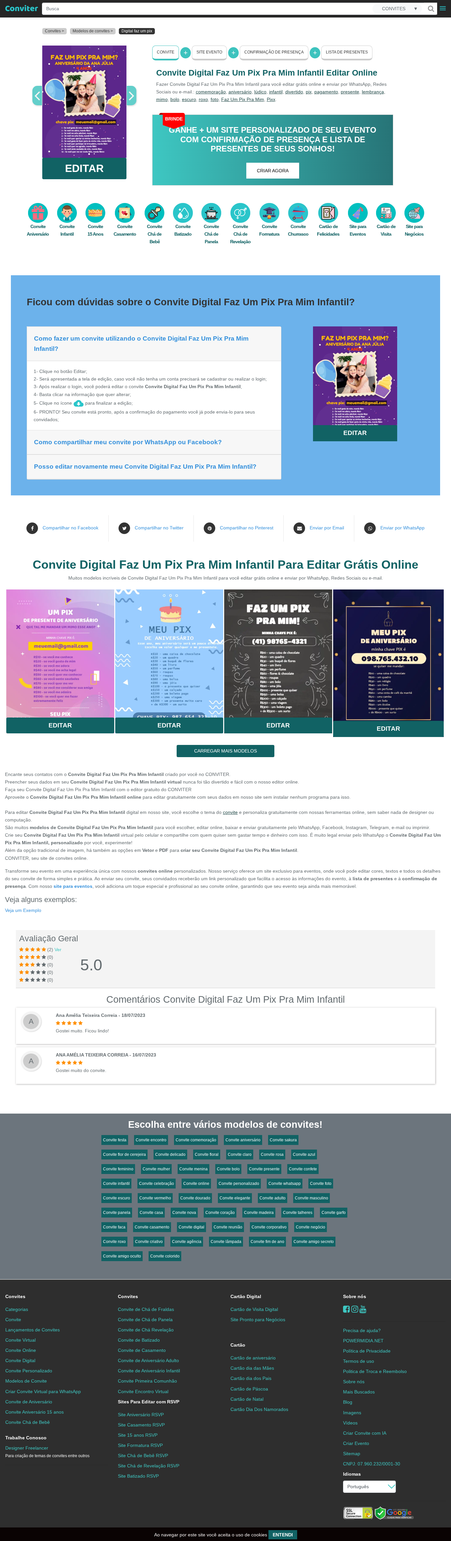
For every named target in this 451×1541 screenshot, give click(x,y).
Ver (57, 949)
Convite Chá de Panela (211, 234)
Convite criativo (149, 1241)
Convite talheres (297, 1212)
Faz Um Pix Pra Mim (242, 99)
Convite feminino (118, 1169)
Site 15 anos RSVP (137, 1435)
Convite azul (304, 1154)
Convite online (196, 1183)
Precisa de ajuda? (362, 1330)
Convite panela (116, 1212)
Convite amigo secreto (314, 1241)
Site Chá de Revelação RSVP (148, 1465)
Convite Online (20, 1350)
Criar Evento (356, 1443)
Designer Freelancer (47, 1451)
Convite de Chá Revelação (146, 1329)
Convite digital (191, 1227)
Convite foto (320, 1183)
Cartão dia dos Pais (250, 1378)
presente (350, 91)
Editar (60, 725)
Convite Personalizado (28, 1370)
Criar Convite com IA (364, 1433)
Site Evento (209, 52)
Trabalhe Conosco (26, 1437)
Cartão (237, 1345)
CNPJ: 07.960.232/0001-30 (371, 1463)
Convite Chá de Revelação (240, 234)
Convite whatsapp (284, 1183)
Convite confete (303, 1169)
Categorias (16, 1309)
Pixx (271, 99)
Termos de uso (358, 1361)
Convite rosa (272, 1154)
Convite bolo (228, 1169)
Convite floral (207, 1154)
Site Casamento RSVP (141, 1424)
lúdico (260, 91)
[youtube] (363, 1309)
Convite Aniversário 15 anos (34, 1412)
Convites (15, 1296)
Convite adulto (273, 1198)
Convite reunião (228, 1227)
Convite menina (193, 1169)
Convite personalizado (239, 1183)
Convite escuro (116, 1198)
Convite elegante (235, 1198)
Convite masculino (311, 1198)
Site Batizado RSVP (138, 1476)
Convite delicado (170, 1154)
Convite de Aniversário (28, 1401)
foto (215, 99)
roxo (203, 99)
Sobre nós (354, 1296)
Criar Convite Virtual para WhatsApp (43, 1391)
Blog (347, 1402)
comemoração (211, 91)
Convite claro (240, 1154)
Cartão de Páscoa (249, 1388)
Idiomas (352, 1474)
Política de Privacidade (367, 1351)
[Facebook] (346, 1309)
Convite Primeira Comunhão (147, 1381)
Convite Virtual (20, 1340)
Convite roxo (114, 1241)
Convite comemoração (196, 1140)
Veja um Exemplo (23, 910)
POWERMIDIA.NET (363, 1340)
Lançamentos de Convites (32, 1329)
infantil (276, 91)
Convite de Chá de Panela (145, 1319)
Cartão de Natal (246, 1399)
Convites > (54, 31)
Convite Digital (20, 1360)
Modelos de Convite (26, 1381)
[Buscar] (430, 9)
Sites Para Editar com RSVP (148, 1401)
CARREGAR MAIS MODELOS (225, 751)
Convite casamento (152, 1227)
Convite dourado (195, 1198)
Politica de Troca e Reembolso (375, 1371)
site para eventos (72, 886)
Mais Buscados (359, 1391)
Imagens (352, 1412)
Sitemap (351, 1453)
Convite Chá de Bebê (154, 234)
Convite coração (220, 1212)
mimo (162, 99)
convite (230, 812)
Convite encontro (151, 1140)
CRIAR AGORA (273, 170)
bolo (174, 99)
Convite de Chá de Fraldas (146, 1309)
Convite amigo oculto (122, 1256)
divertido (294, 91)
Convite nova (184, 1212)
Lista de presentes (347, 52)
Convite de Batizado (139, 1340)
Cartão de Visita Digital (254, 1309)
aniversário (240, 91)
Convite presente (264, 1169)
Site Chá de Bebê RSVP (143, 1455)
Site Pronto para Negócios (257, 1319)
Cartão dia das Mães (252, 1368)
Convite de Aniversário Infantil (149, 1370)
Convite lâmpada (226, 1241)
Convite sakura (283, 1140)
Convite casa (151, 1212)
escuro (189, 99)
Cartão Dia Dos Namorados (259, 1409)
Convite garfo (334, 1212)
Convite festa (114, 1140)
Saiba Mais (60, 650)
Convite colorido (165, 1256)
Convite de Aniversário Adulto (148, 1360)
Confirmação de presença (274, 52)
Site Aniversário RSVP (141, 1414)
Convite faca (114, 1227)
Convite (165, 52)
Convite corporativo (269, 1227)
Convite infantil (116, 1183)
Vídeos (350, 1422)
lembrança (373, 91)
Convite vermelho (155, 1198)
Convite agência (186, 1241)
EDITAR (84, 168)
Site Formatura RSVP (140, 1445)
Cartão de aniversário (253, 1357)
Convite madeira (259, 1212)
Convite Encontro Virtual (143, 1391)
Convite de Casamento (142, 1350)
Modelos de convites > (93, 31)
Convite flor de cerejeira (124, 1154)
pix (309, 91)
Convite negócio (310, 1227)
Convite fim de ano (267, 1241)
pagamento (326, 91)
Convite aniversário (243, 1140)
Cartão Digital (245, 1296)
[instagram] (354, 1309)
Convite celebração (156, 1183)
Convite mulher (156, 1169)
